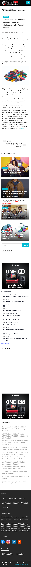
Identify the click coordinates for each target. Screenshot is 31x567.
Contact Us (5, 507)
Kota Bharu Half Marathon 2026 (14, 320)
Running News (12, 498)
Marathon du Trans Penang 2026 (15, 301)
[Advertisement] (15, 375)
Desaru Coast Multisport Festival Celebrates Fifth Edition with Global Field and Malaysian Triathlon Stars (14, 429)
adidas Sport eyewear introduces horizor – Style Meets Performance (13, 235)
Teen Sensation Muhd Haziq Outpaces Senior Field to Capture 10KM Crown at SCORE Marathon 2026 (15, 442)
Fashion (11, 9)
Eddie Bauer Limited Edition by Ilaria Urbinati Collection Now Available (14, 192)
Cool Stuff (16, 502)
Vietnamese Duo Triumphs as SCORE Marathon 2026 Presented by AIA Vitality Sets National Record (15, 435)
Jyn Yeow (4, 175)
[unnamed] (15, 276)
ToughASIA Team (9, 32)
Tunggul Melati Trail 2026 (13, 315)
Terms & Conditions (7, 553)
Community (22, 498)
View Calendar (5, 343)
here (22, 128)
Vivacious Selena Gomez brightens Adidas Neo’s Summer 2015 (14, 171)
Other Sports (24, 502)
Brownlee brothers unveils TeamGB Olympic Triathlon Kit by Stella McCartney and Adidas (14, 213)
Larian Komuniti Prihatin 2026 (14, 310)
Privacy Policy (20, 553)
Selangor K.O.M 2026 (12, 334)
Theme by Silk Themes (21, 565)
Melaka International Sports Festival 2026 (17, 296)
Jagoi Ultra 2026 (10, 324)
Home (3, 498)
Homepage (4, 9)
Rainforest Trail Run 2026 (13, 306)
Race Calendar (6, 502)
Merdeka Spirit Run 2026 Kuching (15, 329)
